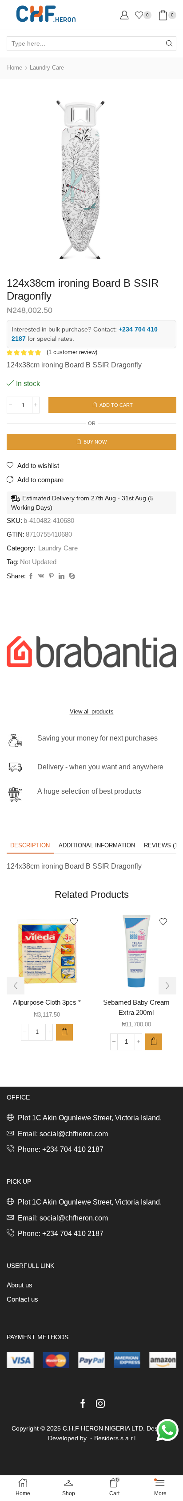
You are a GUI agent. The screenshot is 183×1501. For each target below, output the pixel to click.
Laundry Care (47, 67)
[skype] (71, 576)
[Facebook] (31, 576)
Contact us (22, 1299)
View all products (92, 711)
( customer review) (72, 352)
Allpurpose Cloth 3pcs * (47, 1002)
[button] (64, 1032)
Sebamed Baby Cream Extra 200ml (136, 1007)
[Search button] (169, 43)
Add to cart (116, 405)
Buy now (95, 441)
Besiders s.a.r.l (114, 1438)
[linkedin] (61, 576)
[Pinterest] (51, 576)
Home (14, 67)
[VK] (41, 576)
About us (19, 1285)
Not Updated (38, 561)
